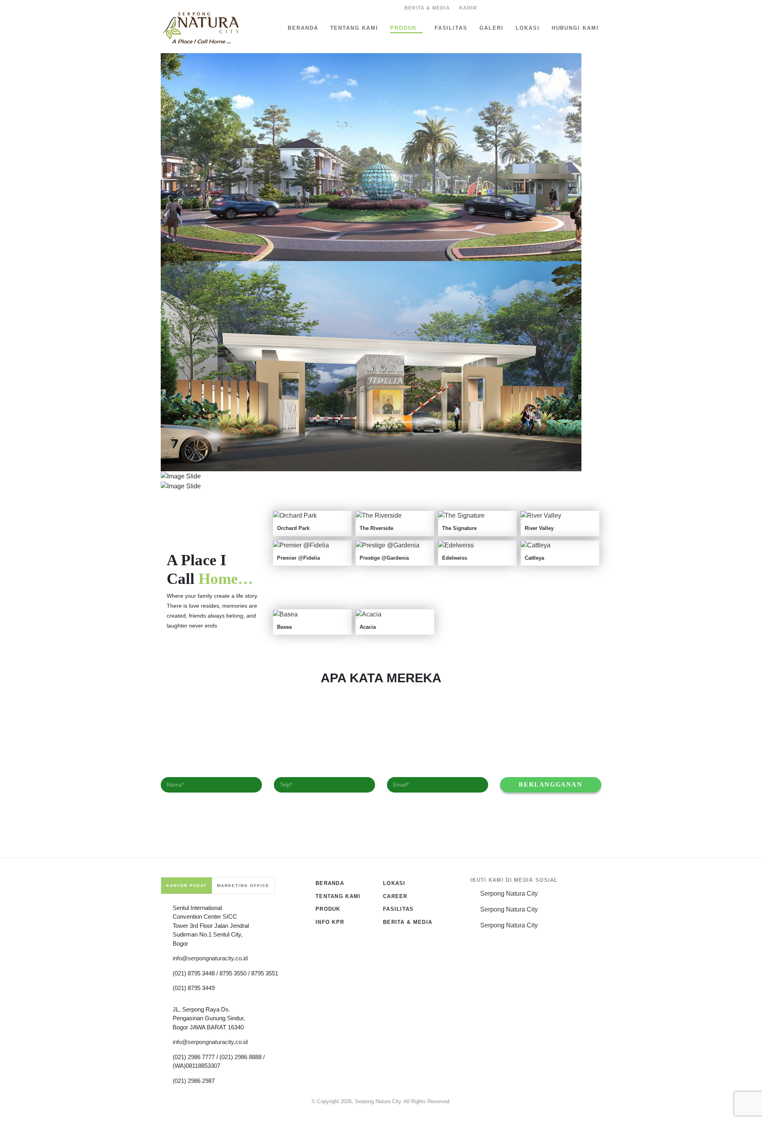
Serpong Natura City (509, 893)
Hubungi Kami (575, 28)
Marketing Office (243, 885)
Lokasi (528, 28)
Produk (403, 28)
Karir (468, 8)
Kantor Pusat (186, 885)
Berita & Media (427, 8)
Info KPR (330, 922)
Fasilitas (451, 28)
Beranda (303, 28)
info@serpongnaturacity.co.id (210, 958)
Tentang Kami (354, 28)
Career (395, 896)
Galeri (491, 28)
